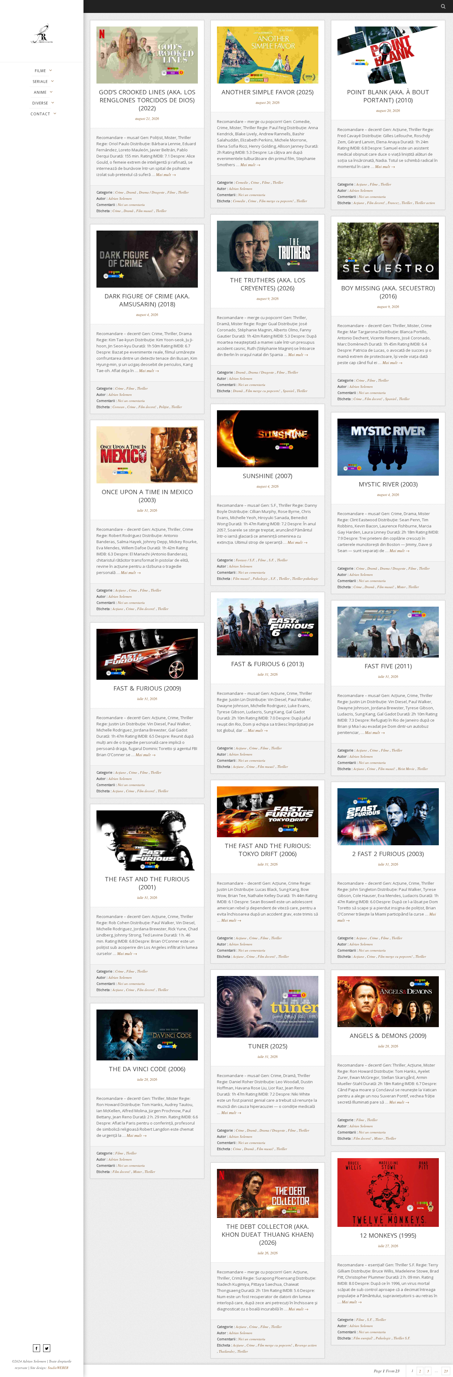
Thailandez (227, 1351)
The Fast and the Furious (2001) (147, 883)
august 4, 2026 (147, 314)
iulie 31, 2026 (147, 510)
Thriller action (425, 202)
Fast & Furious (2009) (147, 688)
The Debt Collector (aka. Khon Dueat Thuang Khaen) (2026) (268, 1234)
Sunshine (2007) (267, 476)
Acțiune (358, 202)
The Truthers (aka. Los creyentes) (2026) (267, 284)
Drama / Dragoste (152, 192)
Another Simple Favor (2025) (268, 92)
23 (446, 1370)
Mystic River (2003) (388, 484)
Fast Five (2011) (388, 666)
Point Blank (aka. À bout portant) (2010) (388, 96)
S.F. (271, 560)
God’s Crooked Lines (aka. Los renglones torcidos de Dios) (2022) (147, 100)
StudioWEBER (58, 1367)
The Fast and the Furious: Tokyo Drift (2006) (268, 850)
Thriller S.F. (402, 1338)
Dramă (131, 192)
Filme (171, 192)
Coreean (118, 406)
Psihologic (260, 578)
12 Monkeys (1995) (388, 1235)
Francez (393, 202)
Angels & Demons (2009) (388, 1035)
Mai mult (166, 174)
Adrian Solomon (120, 198)
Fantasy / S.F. (245, 560)
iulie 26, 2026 (268, 1252)
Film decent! (376, 202)
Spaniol (288, 390)
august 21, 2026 (147, 118)
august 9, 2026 (268, 298)
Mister (401, 586)
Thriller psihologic (305, 578)
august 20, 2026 (268, 102)
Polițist (164, 406)
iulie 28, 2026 (388, 1045)
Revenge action (306, 1345)
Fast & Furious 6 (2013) (267, 664)
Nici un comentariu (131, 204)
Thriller (183, 192)
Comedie (242, 182)
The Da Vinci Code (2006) (147, 1069)
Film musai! (144, 210)
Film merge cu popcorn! (276, 201)
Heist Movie (406, 768)
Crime (119, 192)
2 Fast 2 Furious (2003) (388, 854)
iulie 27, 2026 (388, 1245)
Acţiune (361, 184)
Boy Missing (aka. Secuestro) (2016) (388, 292)
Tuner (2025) (268, 1046)
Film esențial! (363, 1338)
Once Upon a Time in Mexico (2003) (147, 496)
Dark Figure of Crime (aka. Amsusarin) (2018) (147, 300)
